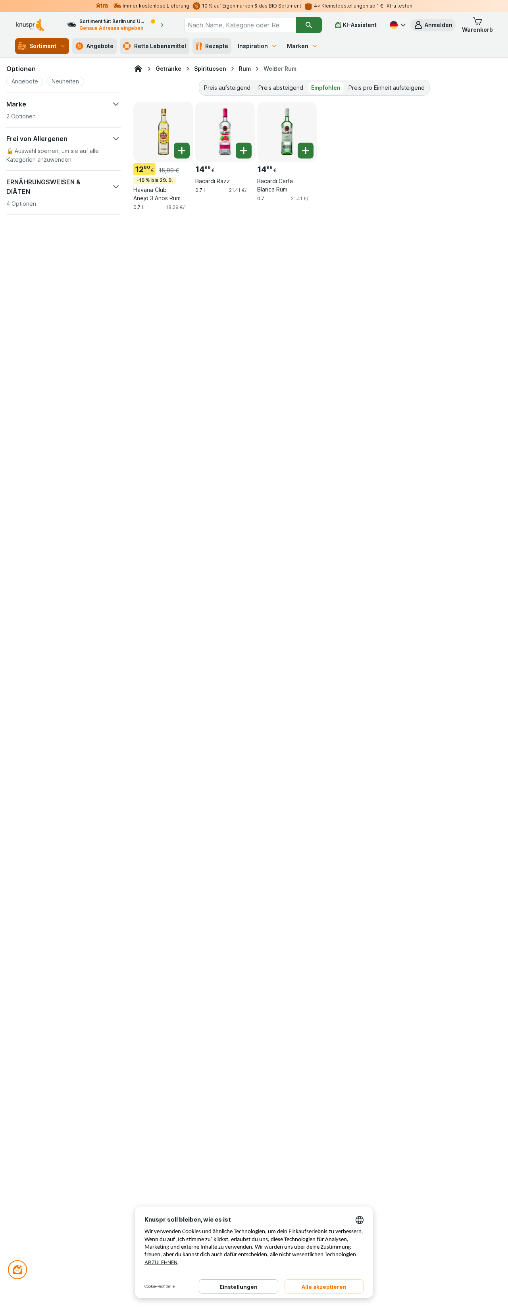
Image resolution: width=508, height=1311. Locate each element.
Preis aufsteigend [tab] (227, 87)
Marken (297, 46)
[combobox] (240, 25)
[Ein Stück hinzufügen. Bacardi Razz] (244, 151)
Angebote (100, 46)
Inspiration (253, 46)
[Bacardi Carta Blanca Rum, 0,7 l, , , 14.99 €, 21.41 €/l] (287, 132)
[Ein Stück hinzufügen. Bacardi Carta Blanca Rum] (306, 151)
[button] (433, 25)
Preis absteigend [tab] (280, 87)
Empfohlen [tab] (326, 87)
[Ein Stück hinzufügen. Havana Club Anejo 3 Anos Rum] (182, 151)
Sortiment (42, 46)
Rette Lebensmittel (160, 46)
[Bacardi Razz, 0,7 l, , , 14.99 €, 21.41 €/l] (225, 132)
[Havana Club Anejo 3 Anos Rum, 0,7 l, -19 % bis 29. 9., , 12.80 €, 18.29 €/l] (163, 132)
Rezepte (216, 46)
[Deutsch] (397, 25)
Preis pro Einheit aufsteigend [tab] (386, 87)
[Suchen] (309, 25)
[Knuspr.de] (138, 68)
